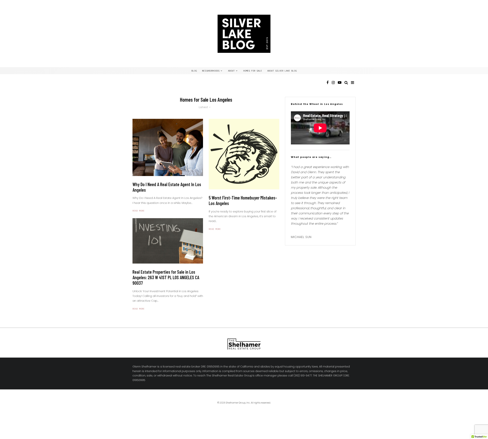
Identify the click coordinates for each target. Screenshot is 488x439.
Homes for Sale (252, 70)
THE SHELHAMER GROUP (327, 375)
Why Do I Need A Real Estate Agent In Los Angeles (166, 187)
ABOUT (231, 70)
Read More (138, 210)
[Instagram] (333, 86)
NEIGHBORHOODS (210, 70)
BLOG (194, 70)
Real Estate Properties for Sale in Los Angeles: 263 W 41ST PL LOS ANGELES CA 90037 (165, 277)
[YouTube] (339, 86)
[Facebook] (327, 86)
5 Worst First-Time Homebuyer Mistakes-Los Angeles (243, 200)
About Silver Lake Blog (282, 70)
